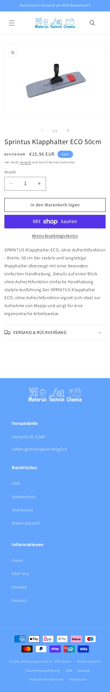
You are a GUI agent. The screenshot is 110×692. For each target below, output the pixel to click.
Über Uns (20, 573)
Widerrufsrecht (26, 523)
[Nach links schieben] (42, 130)
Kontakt (19, 587)
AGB (16, 483)
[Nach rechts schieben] (68, 130)
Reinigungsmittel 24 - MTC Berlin (46, 661)
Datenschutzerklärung (43, 670)
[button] (11, 23)
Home (17, 560)
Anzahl (10, 171)
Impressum (22, 510)
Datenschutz (24, 496)
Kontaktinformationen (46, 679)
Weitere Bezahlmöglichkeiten (55, 235)
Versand (25, 162)
